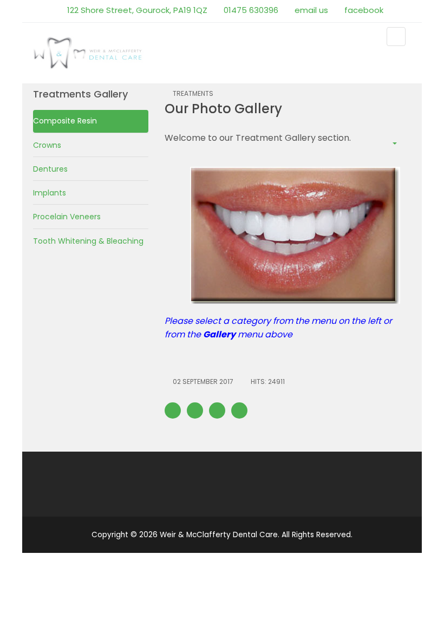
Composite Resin (65, 120)
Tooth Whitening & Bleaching (88, 241)
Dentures (50, 169)
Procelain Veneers (67, 216)
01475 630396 (249, 10)
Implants (49, 192)
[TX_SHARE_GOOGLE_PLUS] (217, 410)
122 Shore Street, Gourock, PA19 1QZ (136, 10)
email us (310, 10)
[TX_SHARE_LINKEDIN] (239, 410)
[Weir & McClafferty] (88, 52)
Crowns (47, 145)
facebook (362, 10)
